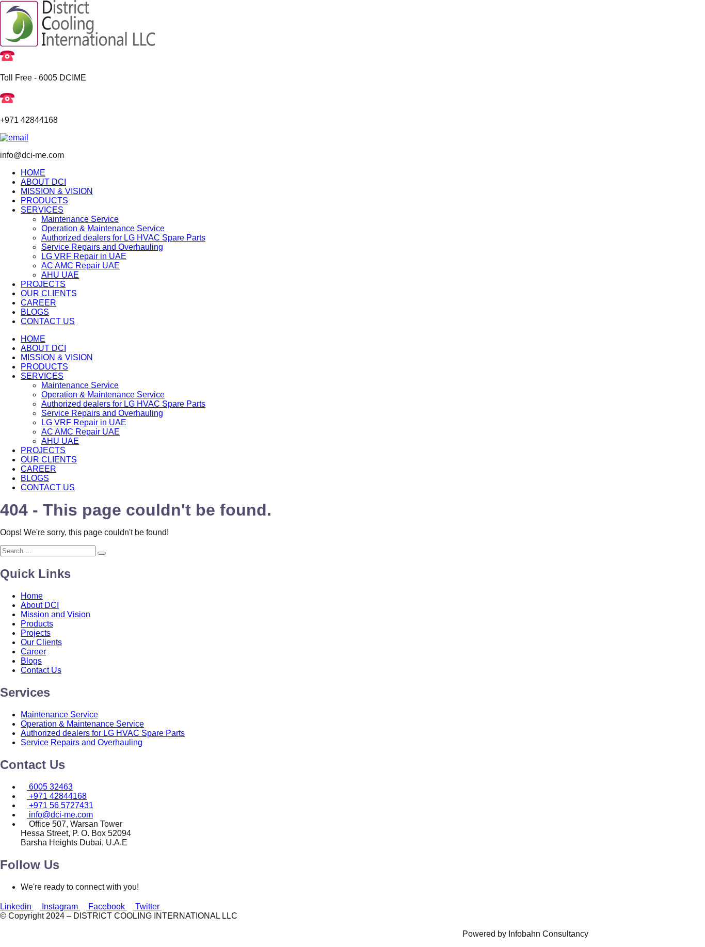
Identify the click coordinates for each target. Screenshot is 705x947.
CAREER (38, 302)
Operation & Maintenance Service (103, 228)
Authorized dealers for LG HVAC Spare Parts (123, 237)
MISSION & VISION (57, 191)
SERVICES (42, 209)
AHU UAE (60, 274)
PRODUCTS (44, 200)
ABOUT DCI (43, 182)
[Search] (102, 553)
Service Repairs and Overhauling (102, 247)
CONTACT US (48, 321)
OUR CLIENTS (49, 293)
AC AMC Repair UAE (80, 265)
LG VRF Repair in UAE (83, 256)
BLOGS (35, 312)
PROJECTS (43, 284)
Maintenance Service (80, 219)
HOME (33, 172)
